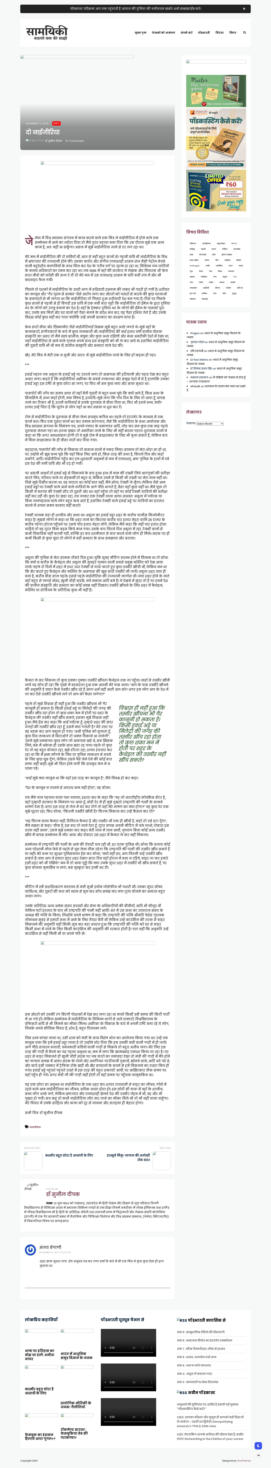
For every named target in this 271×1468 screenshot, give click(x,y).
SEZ (235, 277)
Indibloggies (195, 266)
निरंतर (220, 33)
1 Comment (76, 141)
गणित (224, 293)
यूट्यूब (234, 293)
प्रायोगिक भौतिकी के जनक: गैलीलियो (76, 1405)
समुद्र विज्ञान (221, 243)
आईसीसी (206, 288)
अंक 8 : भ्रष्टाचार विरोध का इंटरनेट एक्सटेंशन (204, 1340)
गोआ (210, 271)
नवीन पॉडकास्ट (201, 1392)
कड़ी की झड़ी (238, 45)
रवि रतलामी (196, 351)
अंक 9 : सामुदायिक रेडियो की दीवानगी (201, 1332)
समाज (56, 123)
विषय (232, 33)
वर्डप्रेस (228, 288)
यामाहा (241, 266)
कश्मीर (208, 266)
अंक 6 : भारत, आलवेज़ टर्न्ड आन (196, 1357)
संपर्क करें (186, 33)
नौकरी (201, 282)
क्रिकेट (239, 260)
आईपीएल (227, 260)
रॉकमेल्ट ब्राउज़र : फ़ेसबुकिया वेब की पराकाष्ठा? (74, 1433)
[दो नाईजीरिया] (97, 102)
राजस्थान (231, 271)
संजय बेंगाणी (50, 1247)
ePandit (195, 386)
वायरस (214, 249)
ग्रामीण (211, 282)
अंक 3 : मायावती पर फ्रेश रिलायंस (197, 1382)
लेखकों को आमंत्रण (163, 33)
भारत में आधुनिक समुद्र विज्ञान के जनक (77, 1356)
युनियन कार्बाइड (227, 255)
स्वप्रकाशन (193, 288)
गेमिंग (216, 260)
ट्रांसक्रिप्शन (206, 243)
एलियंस (217, 288)
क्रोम (214, 255)
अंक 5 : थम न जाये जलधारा (194, 1365)
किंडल (220, 271)
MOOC (234, 243)
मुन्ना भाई (193, 293)
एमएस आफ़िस (194, 260)
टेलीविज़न (204, 277)
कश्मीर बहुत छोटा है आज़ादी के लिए (39, 1391)
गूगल (191, 271)
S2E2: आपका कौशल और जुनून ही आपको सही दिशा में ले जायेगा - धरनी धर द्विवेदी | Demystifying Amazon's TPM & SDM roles (210, 1421)
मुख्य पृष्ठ (141, 33)
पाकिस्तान (193, 243)
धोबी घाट (240, 288)
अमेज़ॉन (232, 282)
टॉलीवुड (192, 249)
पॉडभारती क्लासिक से (207, 1320)
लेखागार (190, 423)
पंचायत (207, 260)
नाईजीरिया (35, 1127)
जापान (231, 266)
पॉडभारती (204, 33)
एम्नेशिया (204, 293)
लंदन (214, 293)
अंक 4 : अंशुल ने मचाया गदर (194, 1374)
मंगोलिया (224, 249)
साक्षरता (192, 277)
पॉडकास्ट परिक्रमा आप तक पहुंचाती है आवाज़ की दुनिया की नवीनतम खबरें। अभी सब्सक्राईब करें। (135, 9)
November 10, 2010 (37, 123)
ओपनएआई (202, 255)
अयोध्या (221, 282)
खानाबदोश (237, 249)
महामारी (203, 249)
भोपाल (201, 271)
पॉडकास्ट (193, 299)
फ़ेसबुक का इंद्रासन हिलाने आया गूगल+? (40, 1437)
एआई (191, 255)
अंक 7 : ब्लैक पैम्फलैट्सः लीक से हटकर (201, 1349)
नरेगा (214, 277)
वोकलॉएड (205, 299)
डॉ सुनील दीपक (53, 141)
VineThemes (244, 1460)
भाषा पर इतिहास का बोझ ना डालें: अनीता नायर (39, 1355)
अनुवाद (225, 277)
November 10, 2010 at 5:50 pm (55, 1252)
